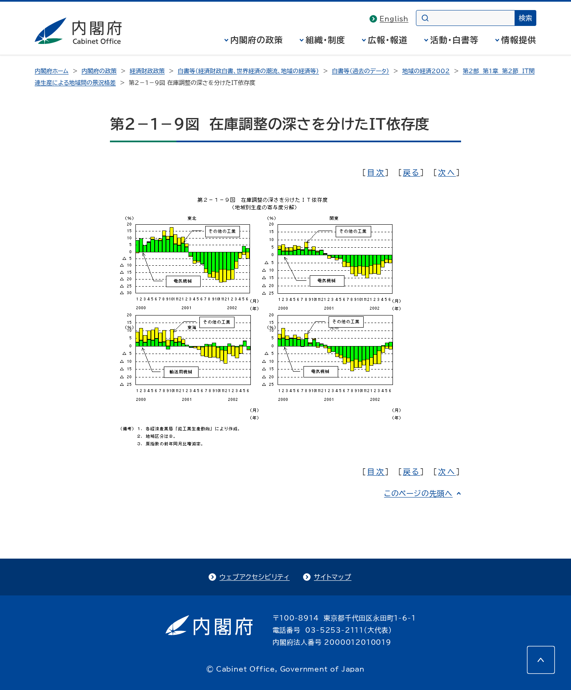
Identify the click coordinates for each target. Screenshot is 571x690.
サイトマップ (333, 577)
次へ (447, 172)
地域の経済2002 (426, 71)
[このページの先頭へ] (541, 659)
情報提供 (518, 40)
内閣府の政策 (256, 40)
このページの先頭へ (418, 493)
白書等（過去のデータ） (360, 71)
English (394, 18)
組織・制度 (325, 40)
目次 (376, 172)
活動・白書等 (454, 40)
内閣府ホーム (52, 71)
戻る (411, 172)
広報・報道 (388, 40)
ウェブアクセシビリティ (254, 577)
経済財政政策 (147, 71)
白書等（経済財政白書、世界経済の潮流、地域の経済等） (248, 71)
